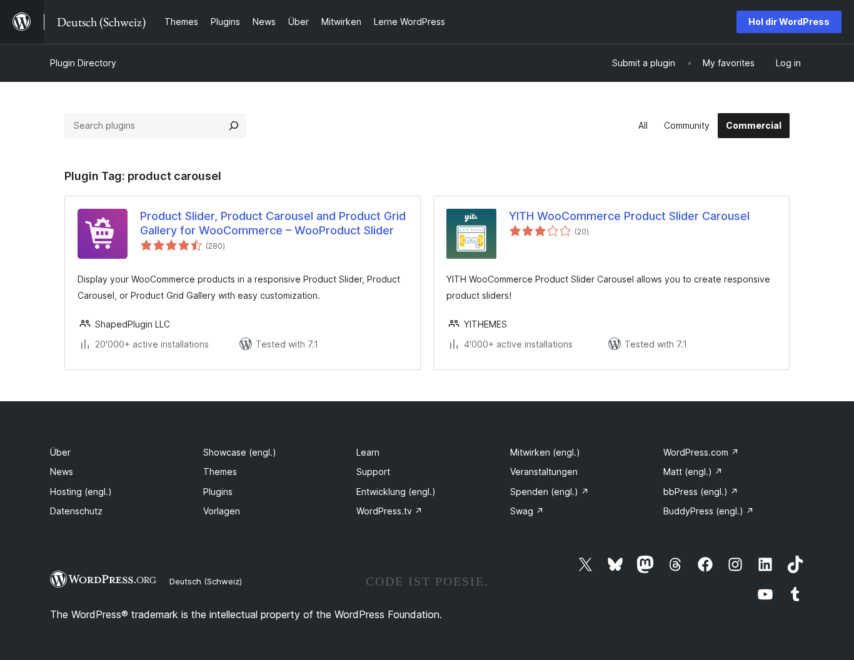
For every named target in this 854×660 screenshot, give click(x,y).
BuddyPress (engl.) (708, 511)
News (61, 471)
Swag (527, 511)
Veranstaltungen (544, 471)
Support (373, 471)
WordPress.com (701, 452)
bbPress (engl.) (700, 491)
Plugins (218, 491)
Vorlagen (221, 511)
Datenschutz (76, 511)
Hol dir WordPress (789, 21)
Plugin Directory (83, 63)
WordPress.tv (389, 511)
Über (60, 452)
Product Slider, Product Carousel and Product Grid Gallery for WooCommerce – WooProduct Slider (273, 223)
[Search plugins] (233, 125)
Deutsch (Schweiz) (205, 581)
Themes (220, 471)
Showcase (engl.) (239, 452)
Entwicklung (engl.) (396, 491)
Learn (367, 452)
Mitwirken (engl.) (545, 452)
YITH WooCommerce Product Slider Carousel (629, 215)
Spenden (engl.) (549, 491)
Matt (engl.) (693, 471)
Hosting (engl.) (81, 491)
